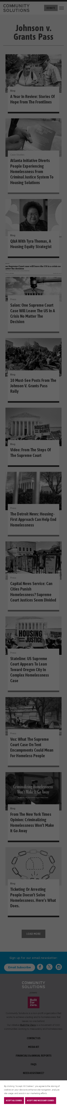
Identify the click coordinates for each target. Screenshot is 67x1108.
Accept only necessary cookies (40, 1100)
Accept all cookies (14, 1100)
